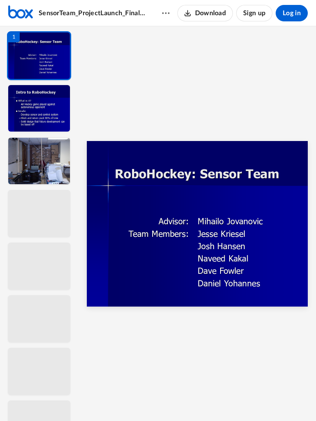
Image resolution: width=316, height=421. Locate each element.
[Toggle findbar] (136, 400)
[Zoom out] (198, 401)
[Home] (20, 13)
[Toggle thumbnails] (121, 400)
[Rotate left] (242, 400)
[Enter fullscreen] (273, 400)
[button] (39, 55)
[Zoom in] (226, 401)
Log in (292, 13)
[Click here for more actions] (166, 13)
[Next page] (181, 401)
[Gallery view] (258, 400)
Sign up (254, 13)
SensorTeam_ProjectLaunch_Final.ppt (92, 13)
